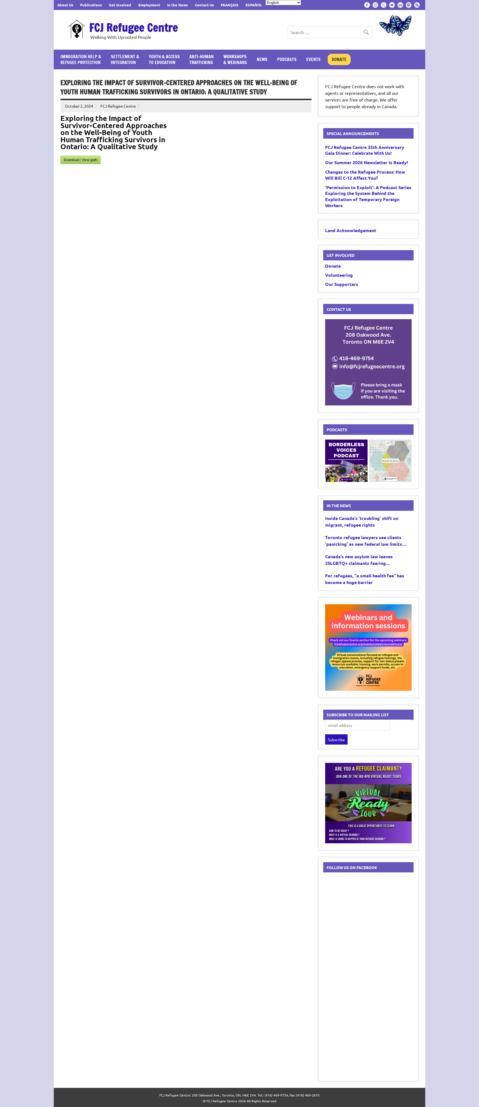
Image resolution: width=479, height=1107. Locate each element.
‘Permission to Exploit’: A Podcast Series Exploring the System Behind (368, 196)
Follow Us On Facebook (352, 867)
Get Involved (120, 4)
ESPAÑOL (254, 4)
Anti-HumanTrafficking (201, 59)
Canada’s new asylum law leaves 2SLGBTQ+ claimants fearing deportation (359, 560)
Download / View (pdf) (80, 159)
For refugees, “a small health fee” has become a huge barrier (364, 579)
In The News (339, 505)
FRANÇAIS (229, 4)
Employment (149, 4)
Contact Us (204, 4)
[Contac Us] (368, 403)
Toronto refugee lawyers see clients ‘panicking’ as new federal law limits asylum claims (363, 540)
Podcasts (287, 59)
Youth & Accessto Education (164, 59)
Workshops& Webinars (235, 59)
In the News (177, 4)
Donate (339, 59)
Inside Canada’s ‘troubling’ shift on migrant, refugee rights (361, 521)
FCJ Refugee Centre (133, 27)
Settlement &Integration (125, 59)
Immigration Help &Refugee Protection (80, 59)
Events (313, 59)
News (262, 59)
